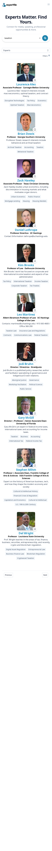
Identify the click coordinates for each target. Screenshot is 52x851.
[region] (26, 87)
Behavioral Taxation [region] (25, 151)
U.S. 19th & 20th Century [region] (26, 504)
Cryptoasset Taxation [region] (25, 558)
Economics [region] (42, 100)
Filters (45, 56)
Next (45, 575)
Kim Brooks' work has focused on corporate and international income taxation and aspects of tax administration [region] (26, 274)
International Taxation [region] (23, 281)
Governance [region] (34, 380)
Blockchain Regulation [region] (36, 554)
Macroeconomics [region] (34, 105)
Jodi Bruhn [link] (26, 364)
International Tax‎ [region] (16, 441)
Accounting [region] (29, 147)
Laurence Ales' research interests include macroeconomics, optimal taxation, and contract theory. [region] (26, 93)
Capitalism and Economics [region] (15, 500)
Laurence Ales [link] (26, 84)
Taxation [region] (40, 147)
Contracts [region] (7, 335)
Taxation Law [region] (11, 331)
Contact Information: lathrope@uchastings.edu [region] (26, 236)
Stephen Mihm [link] (26, 470)
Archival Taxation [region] (15, 147)
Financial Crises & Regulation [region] (25, 495)
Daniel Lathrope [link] (26, 230)
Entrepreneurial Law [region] (36, 549)
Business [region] (24, 436)
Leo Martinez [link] (26, 314)
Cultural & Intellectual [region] (38, 500)
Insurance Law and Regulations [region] (32, 331)
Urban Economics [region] (18, 196)
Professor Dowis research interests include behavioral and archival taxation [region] (26, 141)
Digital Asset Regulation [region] (16, 549)
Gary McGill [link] (26, 418)
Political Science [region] (35, 384)
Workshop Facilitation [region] (17, 384)
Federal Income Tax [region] (34, 441)
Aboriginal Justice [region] (19, 380)
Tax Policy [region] (31, 100)
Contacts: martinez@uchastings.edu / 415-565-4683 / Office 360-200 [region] (26, 325)
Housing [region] (26, 201)
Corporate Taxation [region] (19, 286)
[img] (26, 72)
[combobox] (22, 38)
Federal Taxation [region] (41, 335)
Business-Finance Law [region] (15, 554)
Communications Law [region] (22, 335)
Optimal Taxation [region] (17, 105)
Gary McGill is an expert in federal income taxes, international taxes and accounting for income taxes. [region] (26, 429)
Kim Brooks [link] (26, 265)
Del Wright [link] (26, 533)
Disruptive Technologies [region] (14, 100)
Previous (8, 575)
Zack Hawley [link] (26, 180)
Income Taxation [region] (41, 281)
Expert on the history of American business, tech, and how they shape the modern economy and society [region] (26, 484)
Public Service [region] (25, 389)
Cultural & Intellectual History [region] (26, 491)
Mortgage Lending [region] (12, 201)
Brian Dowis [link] (26, 134)
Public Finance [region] (34, 196)
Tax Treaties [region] (34, 286)
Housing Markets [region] (39, 201)
